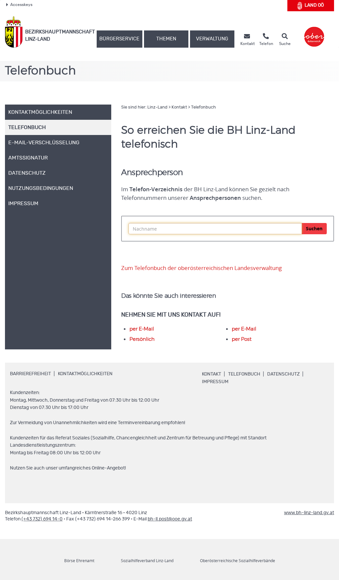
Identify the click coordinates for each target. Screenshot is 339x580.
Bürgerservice (119, 38)
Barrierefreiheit (30, 374)
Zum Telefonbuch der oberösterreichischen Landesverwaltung (201, 268)
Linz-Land (157, 107)
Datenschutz (283, 374)
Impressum (215, 381)
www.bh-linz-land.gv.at (309, 513)
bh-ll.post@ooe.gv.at (170, 519)
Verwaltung (212, 38)
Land (314, 5)
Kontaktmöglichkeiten (85, 374)
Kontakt (179, 107)
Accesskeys (21, 5)
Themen (166, 38)
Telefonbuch (203, 107)
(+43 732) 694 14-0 (42, 519)
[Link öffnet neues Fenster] (314, 32)
